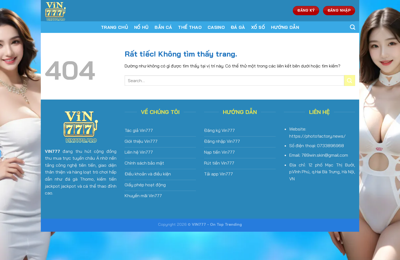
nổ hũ (141, 27)
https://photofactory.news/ (317, 136)
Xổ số (258, 27)
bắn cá (163, 27)
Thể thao (190, 27)
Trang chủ (114, 27)
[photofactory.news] (81, 10)
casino (216, 27)
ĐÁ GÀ (238, 27)
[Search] (352, 27)
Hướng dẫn (285, 27)
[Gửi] (349, 80)
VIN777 (52, 151)
